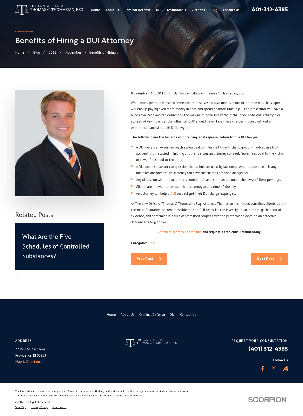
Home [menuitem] (95, 10)
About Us (127, 314)
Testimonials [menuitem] (176, 10)
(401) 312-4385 (268, 348)
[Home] (49, 10)
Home (111, 314)
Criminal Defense (152, 314)
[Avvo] (285, 368)
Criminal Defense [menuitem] (137, 10)
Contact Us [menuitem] (231, 10)
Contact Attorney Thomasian (180, 232)
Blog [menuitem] (213, 10)
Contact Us (188, 314)
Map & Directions (28, 361)
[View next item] (54, 275)
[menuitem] (20, 407)
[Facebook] (262, 368)
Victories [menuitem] (198, 10)
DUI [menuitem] (158, 10)
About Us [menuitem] (112, 10)
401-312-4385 (270, 9)
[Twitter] (273, 368)
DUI (173, 193)
